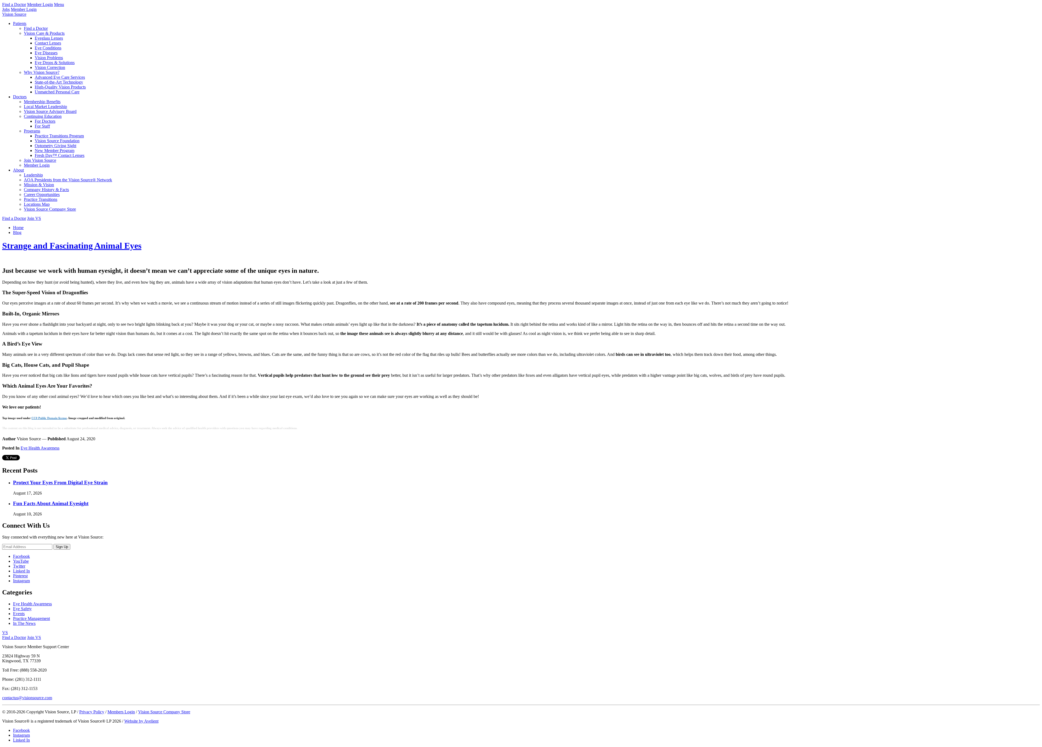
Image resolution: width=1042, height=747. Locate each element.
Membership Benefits (42, 101)
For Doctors (45, 121)
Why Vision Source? (41, 72)
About (18, 170)
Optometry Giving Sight (55, 145)
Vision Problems (49, 57)
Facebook (21, 556)
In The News (24, 623)
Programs (32, 131)
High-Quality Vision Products (60, 87)
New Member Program (54, 150)
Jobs (6, 9)
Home (18, 227)
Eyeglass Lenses (49, 38)
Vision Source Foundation (57, 140)
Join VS (34, 218)
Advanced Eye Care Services (60, 77)
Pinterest (20, 576)
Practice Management (31, 618)
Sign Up (62, 547)
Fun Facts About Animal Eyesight (50, 503)
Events (19, 613)
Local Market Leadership (45, 106)
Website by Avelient (141, 721)
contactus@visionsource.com (27, 697)
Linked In (21, 571)
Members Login (121, 712)
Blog (17, 232)
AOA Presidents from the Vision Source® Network (68, 180)
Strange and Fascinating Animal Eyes (71, 246)
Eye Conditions (48, 48)
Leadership (33, 175)
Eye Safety (22, 608)
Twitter (19, 566)
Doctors (20, 96)
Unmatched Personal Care (57, 92)
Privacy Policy (91, 712)
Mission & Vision (39, 184)
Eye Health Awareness (40, 448)
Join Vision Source (40, 160)
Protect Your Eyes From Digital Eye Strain (60, 482)
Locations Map (37, 204)
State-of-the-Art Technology (59, 82)
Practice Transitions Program (59, 136)
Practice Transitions (40, 199)
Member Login (40, 4)
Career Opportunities (42, 194)
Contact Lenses (48, 43)
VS (5, 632)
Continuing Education (43, 116)
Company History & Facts (46, 189)
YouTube (21, 561)
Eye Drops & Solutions (55, 62)
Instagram (21, 580)
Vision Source (14, 14)
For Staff (42, 126)
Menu (59, 4)
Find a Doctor (14, 4)
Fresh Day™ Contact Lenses (59, 155)
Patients (19, 23)
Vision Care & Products (44, 33)
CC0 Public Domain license (49, 418)
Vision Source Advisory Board (50, 111)
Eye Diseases (46, 52)
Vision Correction (50, 67)
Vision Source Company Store (50, 209)
